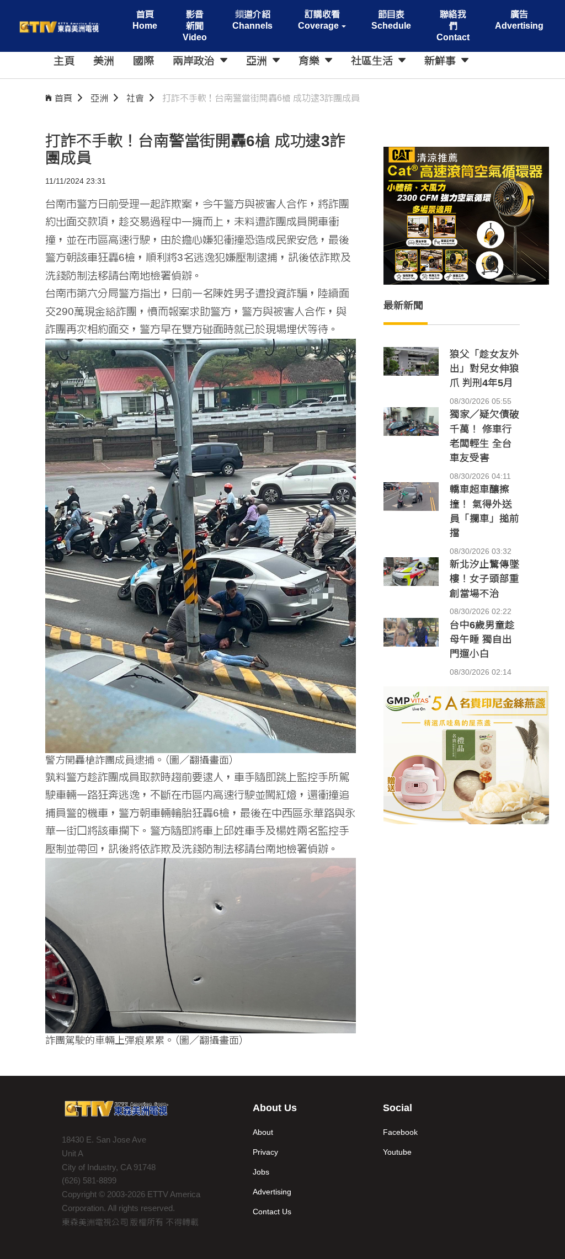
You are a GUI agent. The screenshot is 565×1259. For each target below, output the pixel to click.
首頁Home (144, 19)
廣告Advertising (519, 19)
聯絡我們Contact (453, 25)
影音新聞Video (195, 25)
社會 (135, 98)
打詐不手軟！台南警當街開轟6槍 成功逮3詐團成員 (261, 98)
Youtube (397, 1152)
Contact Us (272, 1211)
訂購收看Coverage (318, 19)
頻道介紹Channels (252, 19)
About (263, 1132)
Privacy (265, 1152)
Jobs (261, 1171)
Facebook (400, 1132)
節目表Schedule (391, 19)
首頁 (63, 98)
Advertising (272, 1191)
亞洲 (99, 98)
